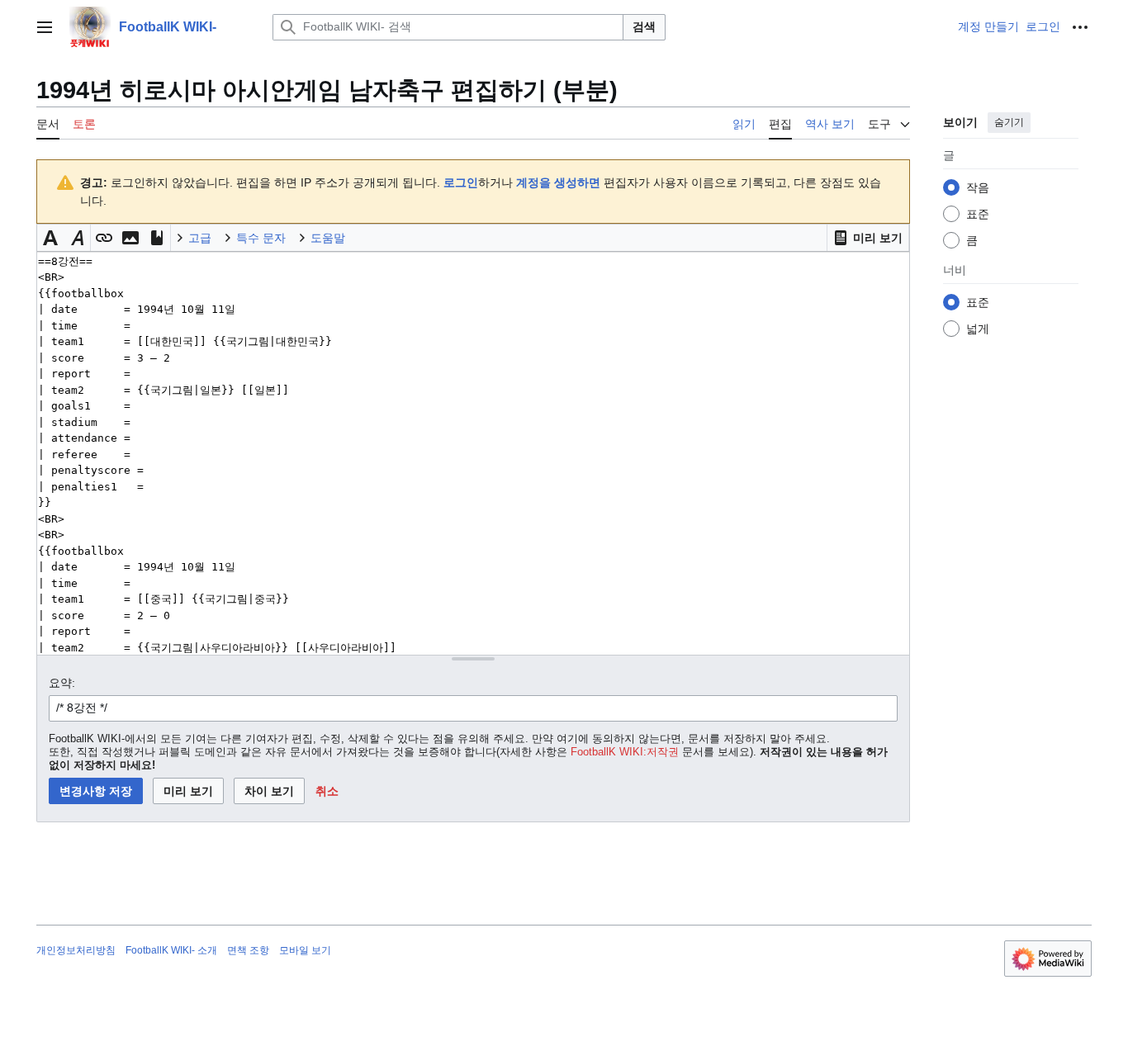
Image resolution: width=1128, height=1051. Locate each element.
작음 (977, 187)
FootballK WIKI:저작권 (625, 752)
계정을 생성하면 (558, 182)
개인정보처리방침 (76, 950)
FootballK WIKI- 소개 (171, 950)
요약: (62, 682)
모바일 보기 (305, 950)
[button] (44, 27)
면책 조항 (248, 950)
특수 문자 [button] (261, 237)
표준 (977, 213)
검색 (644, 26)
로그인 (460, 182)
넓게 (977, 328)
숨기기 (1009, 122)
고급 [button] (199, 237)
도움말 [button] (327, 237)
